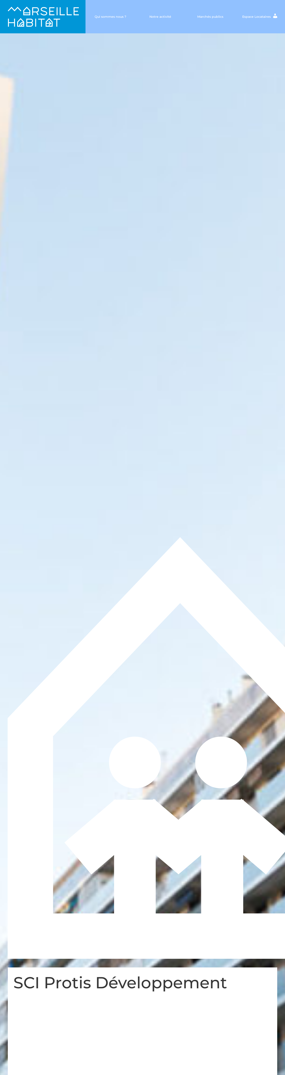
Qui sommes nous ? (110, 17)
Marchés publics (210, 17)
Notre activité (160, 17)
